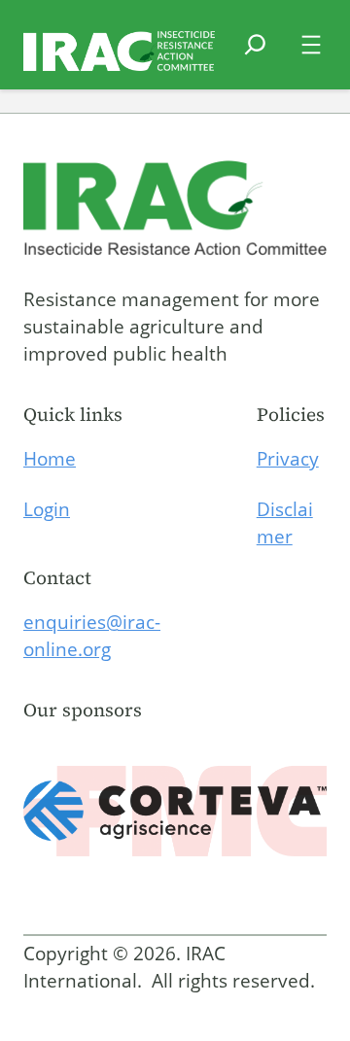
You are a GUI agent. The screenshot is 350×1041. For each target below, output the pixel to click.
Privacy (288, 458)
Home (49, 458)
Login (46, 509)
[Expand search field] (255, 56)
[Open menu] (311, 44)
